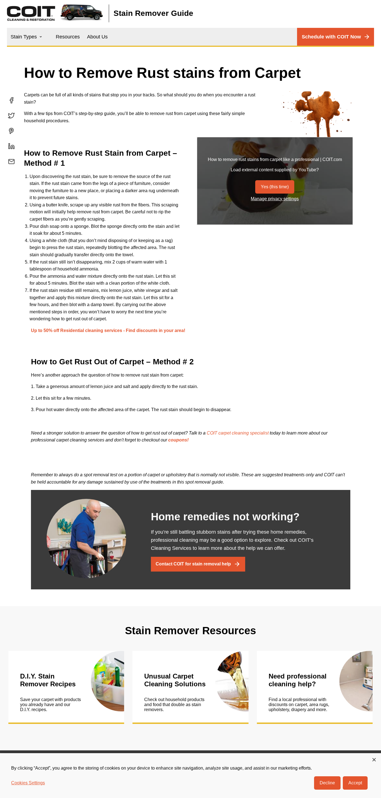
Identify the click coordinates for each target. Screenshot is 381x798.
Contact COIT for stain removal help (193, 564)
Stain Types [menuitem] (24, 37)
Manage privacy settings (275, 198)
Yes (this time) (275, 186)
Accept (355, 782)
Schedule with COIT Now (331, 37)
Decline (327, 782)
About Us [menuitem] (97, 37)
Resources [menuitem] (68, 37)
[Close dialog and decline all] (374, 759)
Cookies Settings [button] (28, 782)
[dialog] (190, 775)
